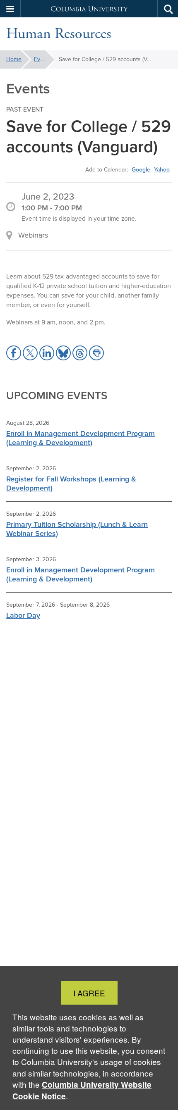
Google (141, 169)
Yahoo (162, 169)
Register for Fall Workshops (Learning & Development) (71, 483)
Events (42, 59)
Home (14, 59)
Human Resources (58, 33)
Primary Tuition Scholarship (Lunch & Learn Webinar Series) (77, 529)
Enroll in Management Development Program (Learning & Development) (80, 438)
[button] (10, 8)
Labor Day (23, 615)
